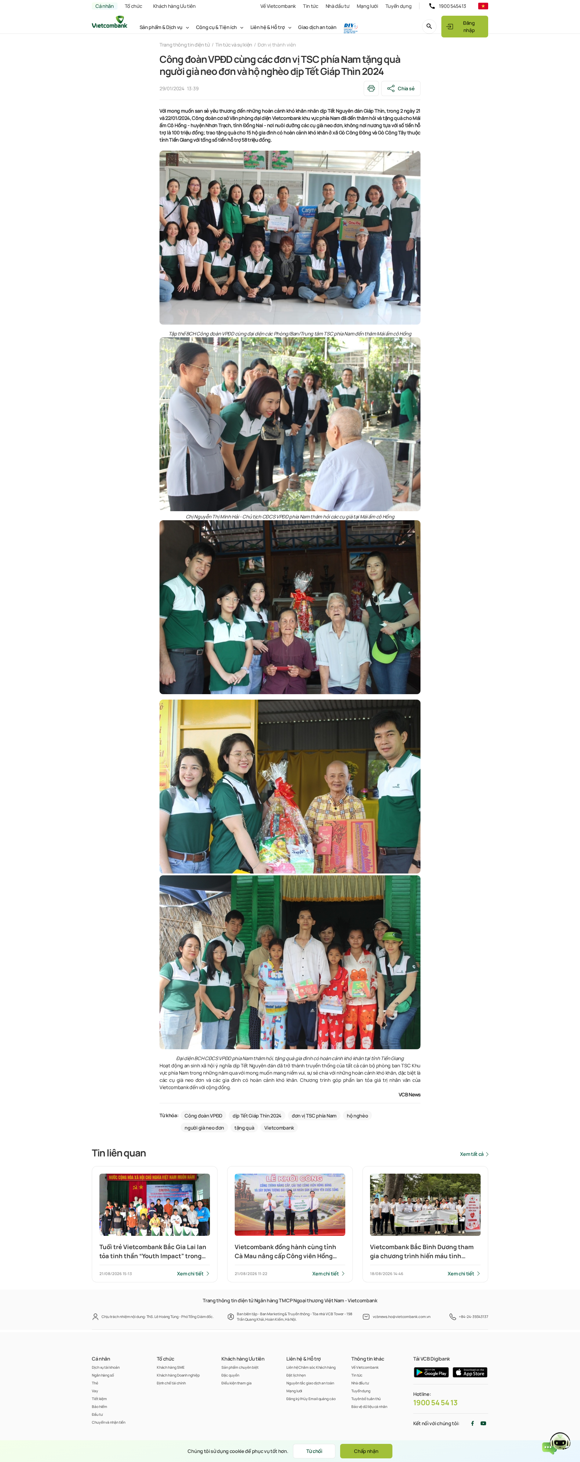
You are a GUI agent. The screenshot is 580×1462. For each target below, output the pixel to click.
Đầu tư (97, 1414)
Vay (95, 1390)
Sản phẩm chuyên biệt (239, 1367)
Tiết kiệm (99, 1398)
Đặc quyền (230, 1375)
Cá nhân (104, 6)
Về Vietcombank (278, 6)
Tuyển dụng (398, 6)
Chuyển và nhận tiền (108, 1422)
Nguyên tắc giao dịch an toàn (310, 1383)
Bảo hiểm (99, 1406)
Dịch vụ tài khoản (105, 1367)
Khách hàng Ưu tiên (174, 6)
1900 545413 (452, 6)
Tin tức (310, 6)
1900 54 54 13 (435, 1402)
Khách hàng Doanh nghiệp (178, 1375)
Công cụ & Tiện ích (216, 27)
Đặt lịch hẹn (296, 1375)
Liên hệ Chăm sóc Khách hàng (311, 1367)
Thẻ (95, 1383)
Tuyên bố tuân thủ (366, 1398)
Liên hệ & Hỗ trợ (267, 27)
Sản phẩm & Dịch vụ (161, 27)
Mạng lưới (367, 6)
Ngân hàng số (103, 1375)
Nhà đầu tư (338, 6)
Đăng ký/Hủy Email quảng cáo (311, 1398)
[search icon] (429, 26)
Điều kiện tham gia (236, 1383)
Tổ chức (133, 6)
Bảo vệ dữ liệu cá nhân (369, 1406)
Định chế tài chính (171, 1383)
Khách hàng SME (171, 1367)
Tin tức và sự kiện (233, 44)
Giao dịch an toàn (317, 27)
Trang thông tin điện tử (185, 44)
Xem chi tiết (190, 1273)
